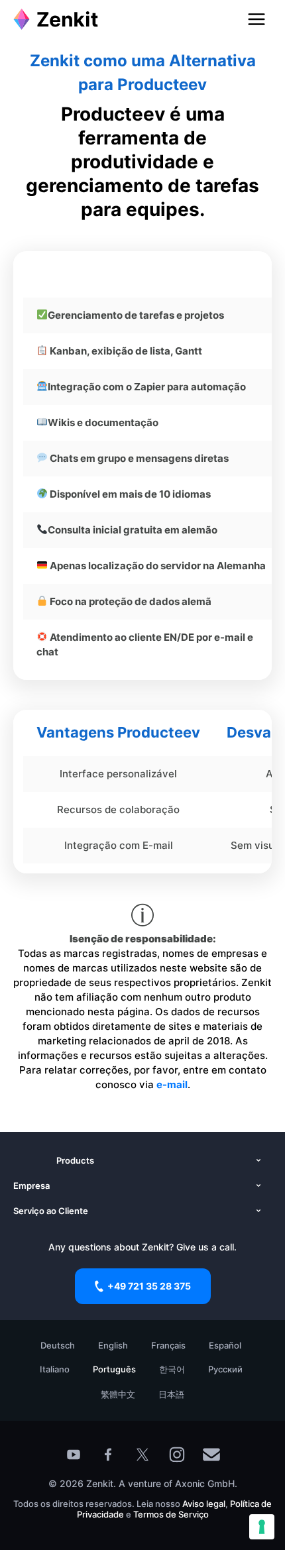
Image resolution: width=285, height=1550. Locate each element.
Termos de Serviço (171, 1514)
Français (168, 1345)
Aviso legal (203, 1503)
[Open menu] (256, 19)
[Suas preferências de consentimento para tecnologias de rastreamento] (261, 1526)
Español (225, 1345)
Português (114, 1369)
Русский (225, 1369)
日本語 (171, 1394)
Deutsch (57, 1345)
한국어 (172, 1369)
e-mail (172, 1084)
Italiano (55, 1369)
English (113, 1345)
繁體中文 (118, 1394)
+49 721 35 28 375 (149, 1286)
